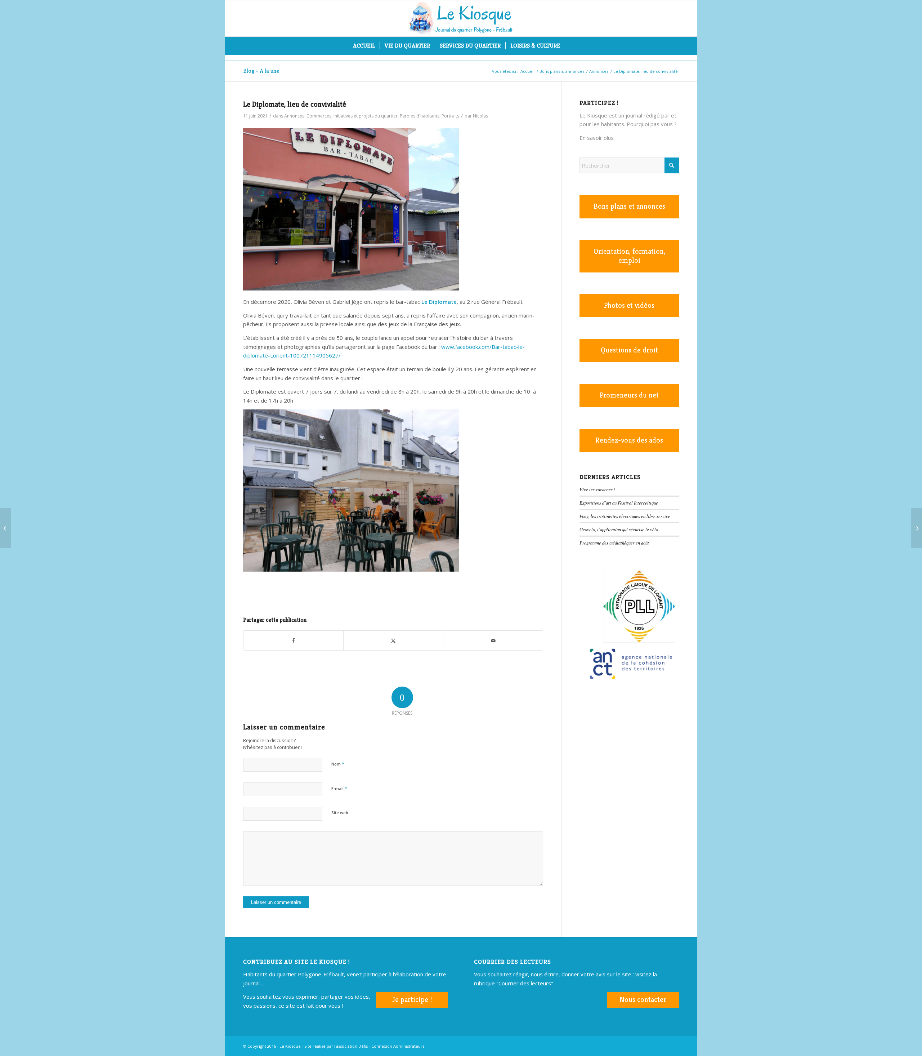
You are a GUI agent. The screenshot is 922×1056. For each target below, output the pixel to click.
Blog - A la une (261, 71)
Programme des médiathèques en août (614, 543)
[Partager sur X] (393, 641)
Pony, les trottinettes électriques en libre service (624, 516)
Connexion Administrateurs (397, 1046)
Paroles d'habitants (419, 116)
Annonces (294, 116)
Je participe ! (412, 999)
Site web (339, 812)
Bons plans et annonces (629, 206)
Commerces (318, 116)
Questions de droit (629, 350)
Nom (337, 763)
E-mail (339, 788)
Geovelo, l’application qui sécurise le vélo (618, 529)
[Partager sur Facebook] (293, 641)
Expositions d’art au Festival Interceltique (618, 503)
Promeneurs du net (629, 395)
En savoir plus (596, 137)
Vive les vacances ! (597, 489)
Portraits (450, 116)
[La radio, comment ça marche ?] (5, 528)
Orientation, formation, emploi (629, 256)
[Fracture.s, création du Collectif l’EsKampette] (916, 528)
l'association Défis (351, 1046)
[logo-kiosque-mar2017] (461, 18)
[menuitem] (364, 46)
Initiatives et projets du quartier (366, 116)
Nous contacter (642, 999)
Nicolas (480, 116)
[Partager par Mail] (493, 641)
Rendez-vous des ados (629, 440)
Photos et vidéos (629, 305)
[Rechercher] (569, 46)
